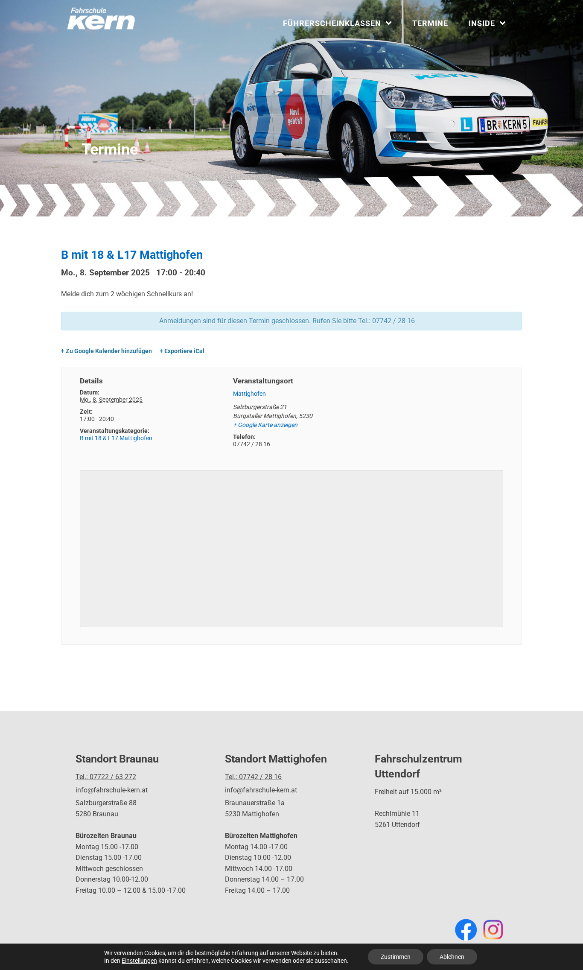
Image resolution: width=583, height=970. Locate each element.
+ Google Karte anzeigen (265, 424)
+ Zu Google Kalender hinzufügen (106, 351)
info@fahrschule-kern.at (112, 790)
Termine (430, 23)
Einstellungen (139, 960)
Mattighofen (249, 393)
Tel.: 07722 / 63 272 (106, 777)
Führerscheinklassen (332, 23)
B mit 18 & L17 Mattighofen (116, 438)
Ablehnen (452, 956)
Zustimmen (396, 956)
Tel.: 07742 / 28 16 (253, 777)
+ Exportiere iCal (182, 351)
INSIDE (482, 23)
